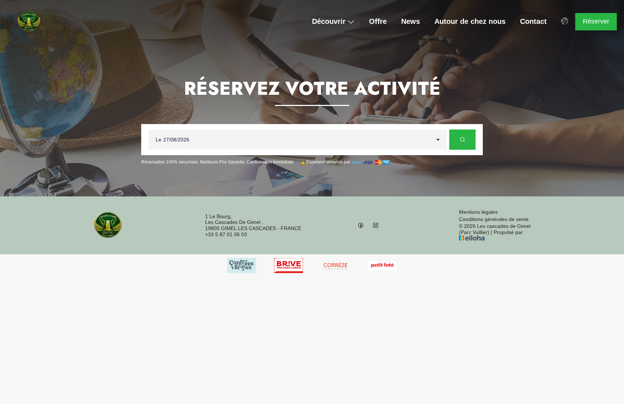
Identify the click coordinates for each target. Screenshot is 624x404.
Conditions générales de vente (494, 219)
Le (158, 140)
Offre (378, 21)
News (410, 21)
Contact (533, 21)
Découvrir (329, 21)
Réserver (596, 21)
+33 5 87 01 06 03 (226, 234)
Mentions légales (478, 212)
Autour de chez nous (470, 21)
